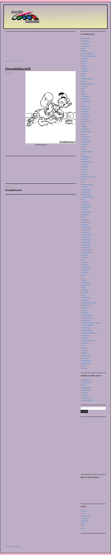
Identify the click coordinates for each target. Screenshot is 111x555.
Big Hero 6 (85, 86)
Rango (84, 275)
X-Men (84, 365)
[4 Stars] (32, 145)
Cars (83, 104)
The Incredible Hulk (87, 325)
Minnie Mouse (86, 227)
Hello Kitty (85, 167)
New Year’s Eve (86, 245)
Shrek (83, 287)
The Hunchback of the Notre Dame (92, 323)
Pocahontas (85, 262)
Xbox (83, 528)
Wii (83, 526)
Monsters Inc (86, 232)
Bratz (83, 91)
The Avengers (86, 320)
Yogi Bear (84, 368)
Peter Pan (85, 257)
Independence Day (87, 184)
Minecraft (85, 225)
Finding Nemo (86, 141)
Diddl (83, 124)
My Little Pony (86, 242)
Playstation (85, 521)
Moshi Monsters (86, 235)
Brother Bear (85, 96)
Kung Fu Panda (86, 194)
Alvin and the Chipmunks (89, 56)
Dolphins (84, 126)
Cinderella (85, 114)
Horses (84, 172)
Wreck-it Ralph (86, 363)
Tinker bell (85, 343)
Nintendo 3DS (86, 516)
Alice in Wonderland (88, 53)
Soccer (84, 295)
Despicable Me (86, 121)
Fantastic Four (86, 136)
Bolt (83, 89)
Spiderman (85, 300)
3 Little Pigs (85, 41)
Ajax (83, 48)
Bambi (84, 74)
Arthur (84, 63)
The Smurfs (85, 335)
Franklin (84, 144)
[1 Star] (26, 145)
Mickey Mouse (86, 222)
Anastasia (85, 58)
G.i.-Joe (84, 149)
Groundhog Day (86, 157)
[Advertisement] (41, 45)
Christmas (85, 111)
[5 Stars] (34, 145)
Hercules (84, 169)
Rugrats (84, 280)
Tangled (84, 310)
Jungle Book (85, 192)
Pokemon (85, 265)
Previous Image (9, 61)
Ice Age (84, 179)
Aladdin (84, 51)
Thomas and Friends (88, 340)
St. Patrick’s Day (86, 305)
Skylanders (85, 290)
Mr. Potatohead (86, 240)
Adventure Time (86, 46)
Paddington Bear (87, 252)
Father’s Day (85, 139)
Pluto (83, 260)
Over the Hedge (86, 250)
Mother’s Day (86, 237)
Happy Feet (85, 164)
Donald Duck (85, 129)
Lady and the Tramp (88, 197)
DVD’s (83, 513)
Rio (83, 277)
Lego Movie (85, 202)
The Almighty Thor (87, 318)
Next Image (19, 61)
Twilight (84, 353)
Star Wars (84, 308)
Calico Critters (86, 99)
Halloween (85, 159)
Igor (83, 182)
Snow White (85, 292)
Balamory (85, 71)
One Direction (86, 247)
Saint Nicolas (85, 282)
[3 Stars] (30, 145)
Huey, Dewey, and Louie (89, 177)
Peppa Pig (85, 255)
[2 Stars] (28, 145)
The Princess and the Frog (89, 333)
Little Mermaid (86, 207)
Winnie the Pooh (86, 360)
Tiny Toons (85, 348)
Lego (83, 199)
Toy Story (85, 350)
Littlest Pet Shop (86, 212)
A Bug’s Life (85, 43)
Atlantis (84, 66)
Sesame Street (86, 285)
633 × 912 (7, 74)
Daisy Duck (85, 119)
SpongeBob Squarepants (89, 303)
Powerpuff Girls (86, 267)
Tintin (84, 345)
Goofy (84, 154)
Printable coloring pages (12, 546)
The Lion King (86, 328)
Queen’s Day (85, 272)
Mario (83, 217)
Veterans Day (86, 358)
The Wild (84, 338)
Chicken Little (86, 106)
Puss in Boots (86, 270)
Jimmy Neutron (86, 189)
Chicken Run (85, 109)
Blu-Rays (84, 511)
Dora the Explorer (87, 131)
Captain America (87, 101)
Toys (83, 523)
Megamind (85, 219)
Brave (83, 94)
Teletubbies (85, 313)
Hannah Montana (87, 162)
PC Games (85, 518)
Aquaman (85, 61)
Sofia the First (86, 297)
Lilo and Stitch (86, 204)
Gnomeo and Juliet (87, 152)
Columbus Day (86, 116)
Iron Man (84, 187)
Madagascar (85, 214)
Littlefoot (84, 209)
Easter (84, 134)
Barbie (84, 76)
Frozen (84, 147)
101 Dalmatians (86, 38)
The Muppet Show (87, 330)
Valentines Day (86, 355)
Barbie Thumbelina (87, 79)
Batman (84, 81)
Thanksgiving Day (87, 315)
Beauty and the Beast (88, 84)
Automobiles (85, 69)
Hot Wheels (85, 174)
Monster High (86, 230)
